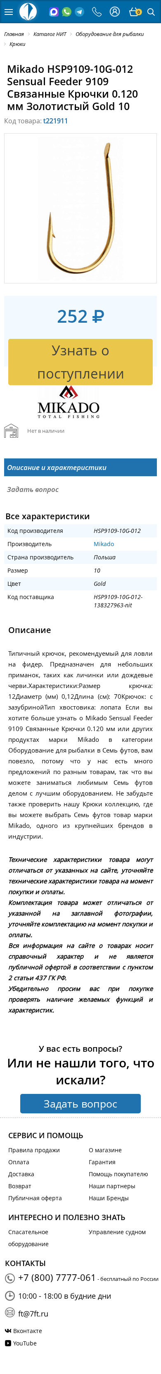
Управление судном (117, 1232)
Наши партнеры (112, 1186)
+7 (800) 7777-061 (57, 1277)
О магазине (105, 1150)
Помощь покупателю (118, 1174)
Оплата (18, 1162)
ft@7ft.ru (33, 1313)
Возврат (19, 1186)
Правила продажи (34, 1150)
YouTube (25, 1343)
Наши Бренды (109, 1198)
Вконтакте (27, 1331)
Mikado (104, 544)
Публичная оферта (35, 1198)
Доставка (21, 1174)
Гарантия (102, 1162)
